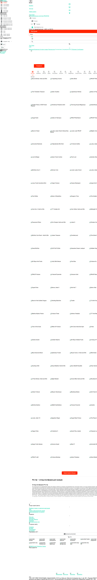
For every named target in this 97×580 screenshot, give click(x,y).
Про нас (31, 517)
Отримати (39, 66)
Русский (2, 53)
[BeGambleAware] (59, 574)
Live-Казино (80, 49)
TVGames (74, 49)
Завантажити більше (70, 473)
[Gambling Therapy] (80, 574)
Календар (37, 49)
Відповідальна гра (34, 522)
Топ (30, 45)
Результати (51, 49)
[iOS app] (40, 559)
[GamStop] (73, 574)
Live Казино (32, 529)
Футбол (31, 528)
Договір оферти (33, 519)
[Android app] (40, 570)
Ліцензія (31, 520)
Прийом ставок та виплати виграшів (39, 508)
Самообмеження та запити (36, 512)
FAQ (30, 509)
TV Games (32, 530)
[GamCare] (66, 574)
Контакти (31, 518)
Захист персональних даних (37, 510)
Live (30, 46)
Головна (31, 527)
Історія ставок (44, 49)
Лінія (32, 45)
